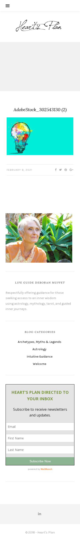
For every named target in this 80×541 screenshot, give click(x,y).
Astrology (39, 349)
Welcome (39, 364)
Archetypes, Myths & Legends (39, 342)
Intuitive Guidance (39, 356)
